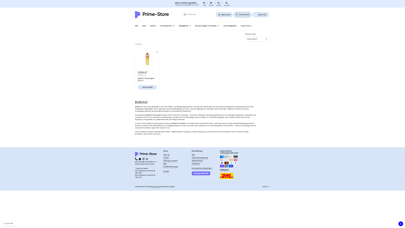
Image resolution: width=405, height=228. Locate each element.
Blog (164, 164)
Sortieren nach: (250, 34)
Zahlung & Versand (170, 161)
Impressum (196, 164)
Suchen (166, 158)
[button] (260, 14)
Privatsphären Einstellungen (202, 168)
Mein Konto (226, 15)
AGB (193, 155)
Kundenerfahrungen (170, 167)
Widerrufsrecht (197, 161)
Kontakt (166, 171)
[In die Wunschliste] (157, 52)
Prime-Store (155, 187)
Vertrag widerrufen (201, 173)
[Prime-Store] (152, 15)
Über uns (166, 155)
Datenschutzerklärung (200, 158)
